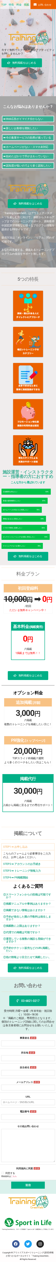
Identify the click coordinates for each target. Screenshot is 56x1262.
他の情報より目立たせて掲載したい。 (28, 957)
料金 (19, 4)
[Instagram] (40, 1244)
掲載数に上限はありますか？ (23, 925)
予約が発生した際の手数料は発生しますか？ (28, 918)
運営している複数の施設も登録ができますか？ (28, 940)
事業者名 (28, 1038)
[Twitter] (28, 1244)
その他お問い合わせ (28, 1126)
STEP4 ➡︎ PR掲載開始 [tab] (15, 877)
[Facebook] (16, 1244)
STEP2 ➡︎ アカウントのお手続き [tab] (22, 863)
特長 (11, 4)
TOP (4, 4)
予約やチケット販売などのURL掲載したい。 (28, 949)
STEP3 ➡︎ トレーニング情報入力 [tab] (22, 870)
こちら (14, 1176)
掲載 (26, 4)
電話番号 (28, 1111)
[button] (21, 62)
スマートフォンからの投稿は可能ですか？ (28, 896)
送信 (28, 1185)
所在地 (27, 1052)
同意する (10, 1173)
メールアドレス (27, 1082)
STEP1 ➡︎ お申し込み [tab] (15, 846)
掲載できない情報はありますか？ (26, 910)
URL (28, 1096)
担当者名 (28, 1067)
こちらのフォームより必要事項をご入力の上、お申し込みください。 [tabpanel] (27, 855)
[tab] (28, 896)
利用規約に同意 (27, 1168)
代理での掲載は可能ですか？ (23, 932)
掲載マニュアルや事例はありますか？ (28, 903)
